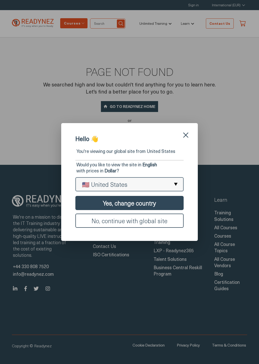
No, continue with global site (129, 220)
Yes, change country (129, 203)
